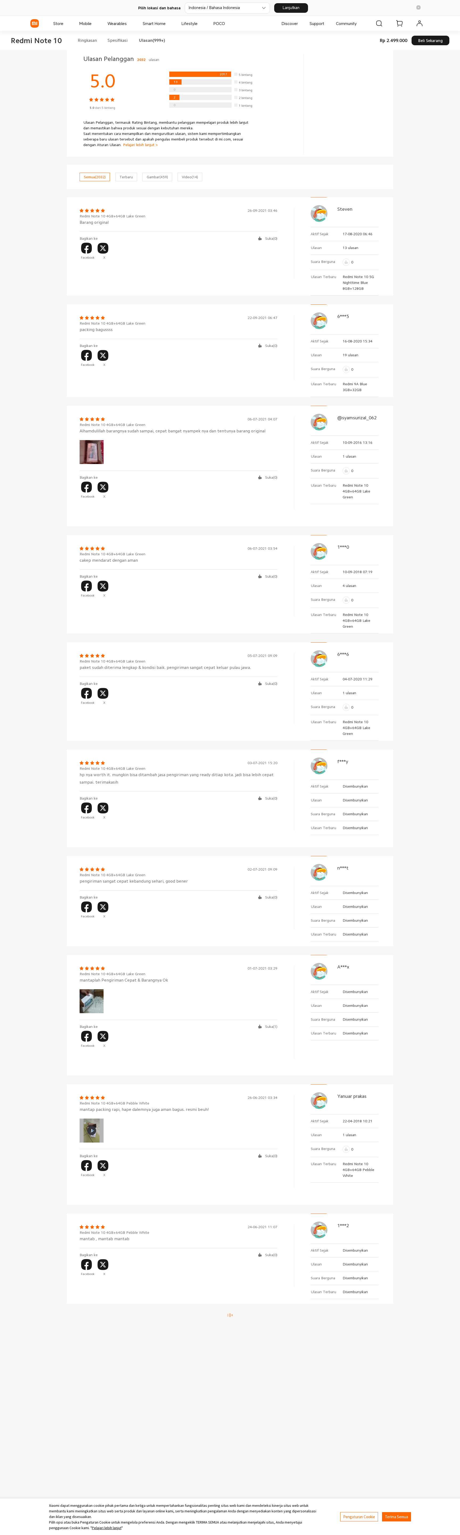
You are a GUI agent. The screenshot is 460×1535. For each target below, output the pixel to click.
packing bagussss (96, 330)
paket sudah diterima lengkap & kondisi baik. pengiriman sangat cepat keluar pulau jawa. (165, 667)
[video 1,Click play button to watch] (91, 1130)
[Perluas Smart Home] (168, 23)
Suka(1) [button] (271, 1026)
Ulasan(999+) (152, 40)
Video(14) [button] (190, 177)
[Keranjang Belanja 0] (399, 23)
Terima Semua (396, 1516)
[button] (418, 8)
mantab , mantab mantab (104, 1239)
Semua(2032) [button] (95, 177)
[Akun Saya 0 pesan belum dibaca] (419, 23)
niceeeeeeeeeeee (97, 1445)
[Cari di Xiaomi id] (379, 23)
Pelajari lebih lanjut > (140, 145)
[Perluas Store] (66, 23)
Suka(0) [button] (271, 238)
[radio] (210, 74)
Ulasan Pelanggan (121, 59)
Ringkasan (87, 40)
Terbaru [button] (126, 177)
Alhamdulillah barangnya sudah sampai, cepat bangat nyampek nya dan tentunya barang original (172, 431)
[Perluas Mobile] (94, 23)
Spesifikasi (118, 40)
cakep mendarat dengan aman (109, 560)
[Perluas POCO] (227, 23)
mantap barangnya (98, 1338)
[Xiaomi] (34, 23)
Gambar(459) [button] (157, 177)
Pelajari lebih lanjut (106, 1527)
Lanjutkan (291, 7)
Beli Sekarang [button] (430, 41)
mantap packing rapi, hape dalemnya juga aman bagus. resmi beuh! (144, 1109)
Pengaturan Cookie (359, 1516)
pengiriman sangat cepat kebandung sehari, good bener (134, 881)
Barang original (94, 222)
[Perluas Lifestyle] (200, 23)
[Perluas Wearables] (129, 23)
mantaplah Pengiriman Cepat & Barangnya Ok (124, 980)
